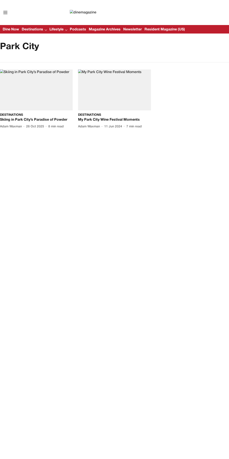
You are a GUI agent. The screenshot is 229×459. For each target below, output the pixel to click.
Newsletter (132, 29)
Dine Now (11, 29)
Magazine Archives (105, 29)
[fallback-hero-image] (36, 89)
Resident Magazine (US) (164, 29)
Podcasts (78, 29)
